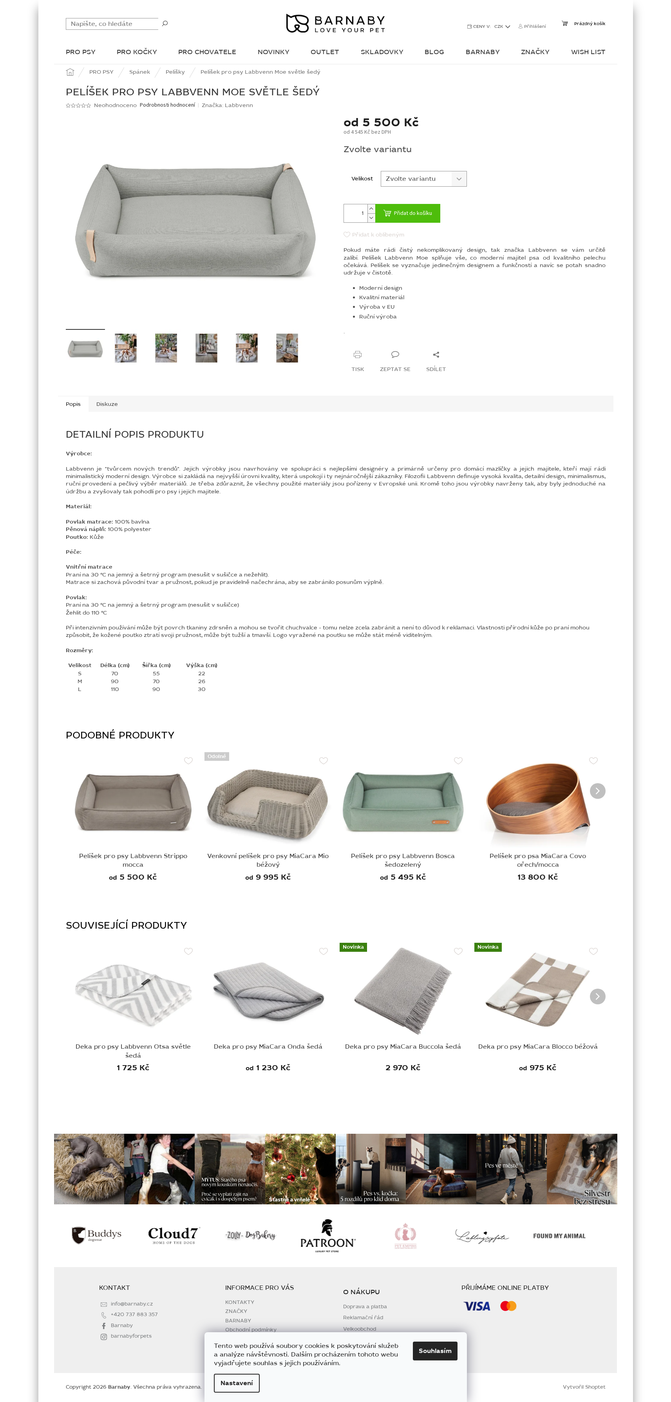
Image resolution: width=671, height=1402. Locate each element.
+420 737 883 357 (134, 1314)
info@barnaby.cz (132, 1303)
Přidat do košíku (413, 213)
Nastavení (237, 1383)
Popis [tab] (73, 404)
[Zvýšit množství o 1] (371, 208)
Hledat (165, 23)
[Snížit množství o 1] (371, 217)
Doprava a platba (365, 1307)
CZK (499, 26)
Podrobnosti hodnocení (167, 105)
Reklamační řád (363, 1318)
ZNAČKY (236, 1311)
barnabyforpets (131, 1336)
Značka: (227, 105)
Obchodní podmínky (251, 1329)
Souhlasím (435, 1351)
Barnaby (122, 1325)
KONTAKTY (239, 1302)
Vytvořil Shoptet (584, 1387)
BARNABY (238, 1320)
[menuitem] (80, 52)
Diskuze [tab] (107, 404)
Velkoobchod (359, 1329)
